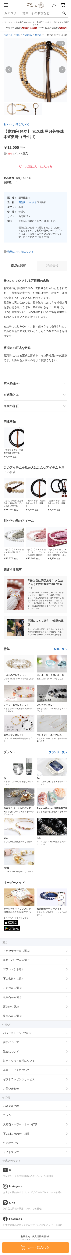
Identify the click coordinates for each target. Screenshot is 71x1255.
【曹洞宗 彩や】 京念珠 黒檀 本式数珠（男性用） (36, 503)
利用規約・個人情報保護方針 (35, 1236)
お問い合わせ (11, 1088)
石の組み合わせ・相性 (16, 1133)
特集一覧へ (60, 649)
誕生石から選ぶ (12, 997)
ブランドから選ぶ (13, 969)
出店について (11, 1142)
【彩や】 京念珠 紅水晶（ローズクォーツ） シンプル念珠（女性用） (36, 552)
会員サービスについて (16, 1070)
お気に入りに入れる (38, 166)
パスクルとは (11, 1105)
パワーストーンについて (17, 1032)
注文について (11, 1051)
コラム (7, 1115)
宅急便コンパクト (28, 202)
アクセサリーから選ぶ (16, 950)
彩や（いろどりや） (17, 124)
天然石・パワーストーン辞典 (20, 1124)
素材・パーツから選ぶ (16, 960)
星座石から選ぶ (12, 1015)
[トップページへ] (35, 9)
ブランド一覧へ (58, 752)
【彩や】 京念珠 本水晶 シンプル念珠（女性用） (14, 552)
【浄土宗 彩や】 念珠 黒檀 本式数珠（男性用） (57, 503)
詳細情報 (52, 265)
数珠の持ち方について (20, 251)
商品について (11, 1042)
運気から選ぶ (11, 1006)
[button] (8, 69)
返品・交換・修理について (19, 1060)
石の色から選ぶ (12, 987)
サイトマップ (11, 1152)
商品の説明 (18, 265)
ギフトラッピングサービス (19, 1079)
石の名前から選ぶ (13, 978)
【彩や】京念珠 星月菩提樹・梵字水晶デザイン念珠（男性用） (13, 503)
